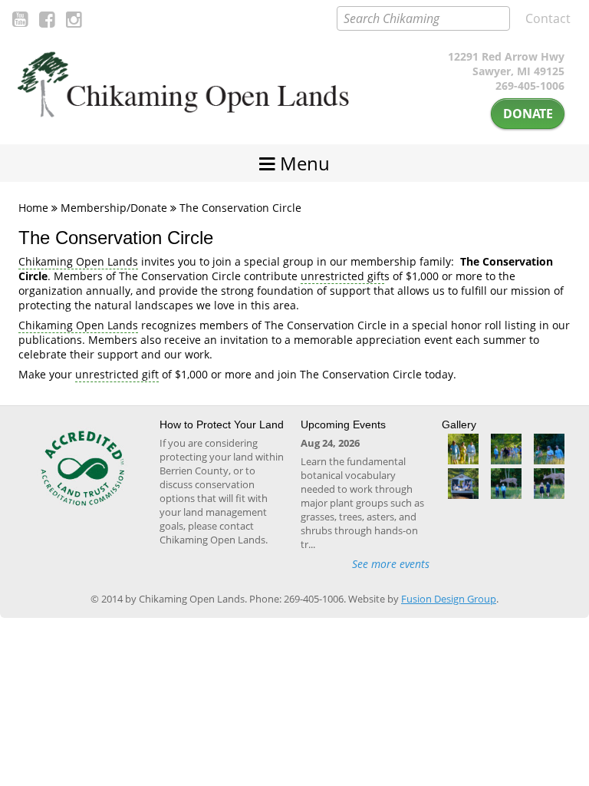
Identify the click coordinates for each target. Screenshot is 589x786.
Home (33, 207)
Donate (528, 113)
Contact (548, 18)
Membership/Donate (114, 207)
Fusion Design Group (448, 599)
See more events (390, 563)
